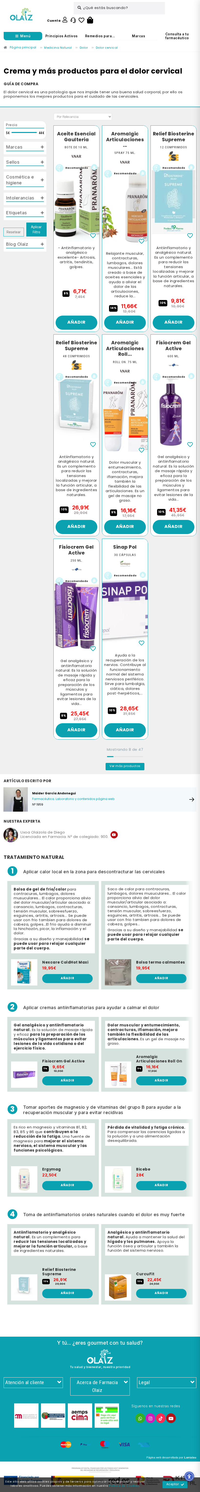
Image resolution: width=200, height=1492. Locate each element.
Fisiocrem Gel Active (173, 346)
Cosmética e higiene (20, 179)
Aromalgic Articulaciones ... (125, 140)
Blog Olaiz (17, 244)
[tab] (25, 148)
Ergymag (51, 1169)
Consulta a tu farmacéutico (177, 36)
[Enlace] (21, 14)
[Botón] (90, 20)
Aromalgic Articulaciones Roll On (159, 1059)
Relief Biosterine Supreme (173, 137)
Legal (144, 1382)
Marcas (138, 36)
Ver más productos (125, 766)
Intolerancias (20, 197)
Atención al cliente (24, 1382)
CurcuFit (145, 1274)
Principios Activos (61, 36)
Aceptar (172, 1484)
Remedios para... (100, 36)
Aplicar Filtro (36, 229)
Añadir (76, 322)
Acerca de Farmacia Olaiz (97, 1386)
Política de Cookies (124, 1486)
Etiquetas (16, 212)
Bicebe (143, 1169)
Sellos (13, 162)
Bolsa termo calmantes (160, 962)
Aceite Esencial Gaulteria (76, 137)
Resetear (14, 232)
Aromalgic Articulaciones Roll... (125, 349)
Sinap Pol (125, 547)
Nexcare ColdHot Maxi (65, 962)
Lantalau (190, 1457)
